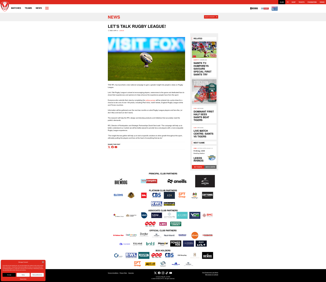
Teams (28, 8)
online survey (150, 100)
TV (288, 2)
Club (282, 2)
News (39, 8)
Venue (322, 2)
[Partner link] (121, 181)
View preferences (37, 275)
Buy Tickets (198, 167)
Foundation (312, 2)
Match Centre (210, 167)
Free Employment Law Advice (210, 272)
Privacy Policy (23, 279)
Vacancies (131, 273)
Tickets (302, 2)
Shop (294, 2)
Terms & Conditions (113, 273)
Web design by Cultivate (211, 274)
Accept (9, 275)
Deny (23, 275)
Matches (16, 8)
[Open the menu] (47, 8)
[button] (43, 262)
